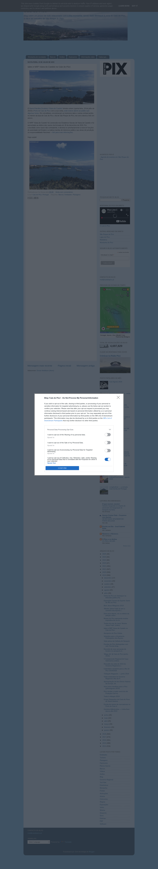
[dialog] (79, 434)
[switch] (108, 434)
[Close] (119, 398)
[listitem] (79, 429)
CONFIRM (62, 468)
